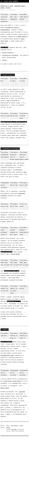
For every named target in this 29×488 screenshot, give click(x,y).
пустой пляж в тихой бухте (12, 381)
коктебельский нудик (7, 355)
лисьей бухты (15, 254)
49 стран (13, 429)
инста (21, 425)
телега (8, 427)
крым (25, 172)
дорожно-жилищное (7, 52)
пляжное (4, 60)
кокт (8, 100)
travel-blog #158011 (10, 1)
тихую (22, 38)
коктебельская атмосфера (10, 55)
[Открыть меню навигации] (1, 1)
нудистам (22, 391)
